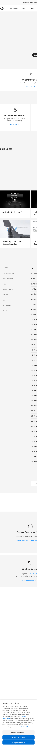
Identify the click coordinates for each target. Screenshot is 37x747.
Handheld (24, 8)
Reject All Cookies (18, 737)
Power (33, 8)
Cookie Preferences (18, 732)
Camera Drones (14, 8)
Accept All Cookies (18, 742)
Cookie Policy (25, 727)
